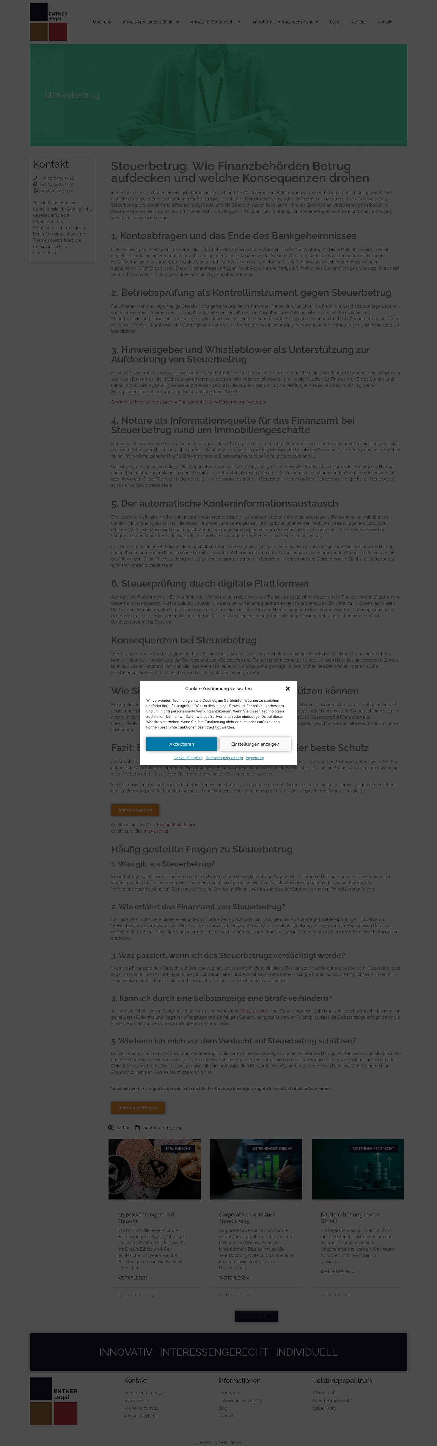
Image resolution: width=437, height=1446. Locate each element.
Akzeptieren (181, 744)
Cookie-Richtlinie (188, 758)
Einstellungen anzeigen (255, 744)
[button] (288, 689)
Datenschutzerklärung (224, 758)
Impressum (255, 758)
